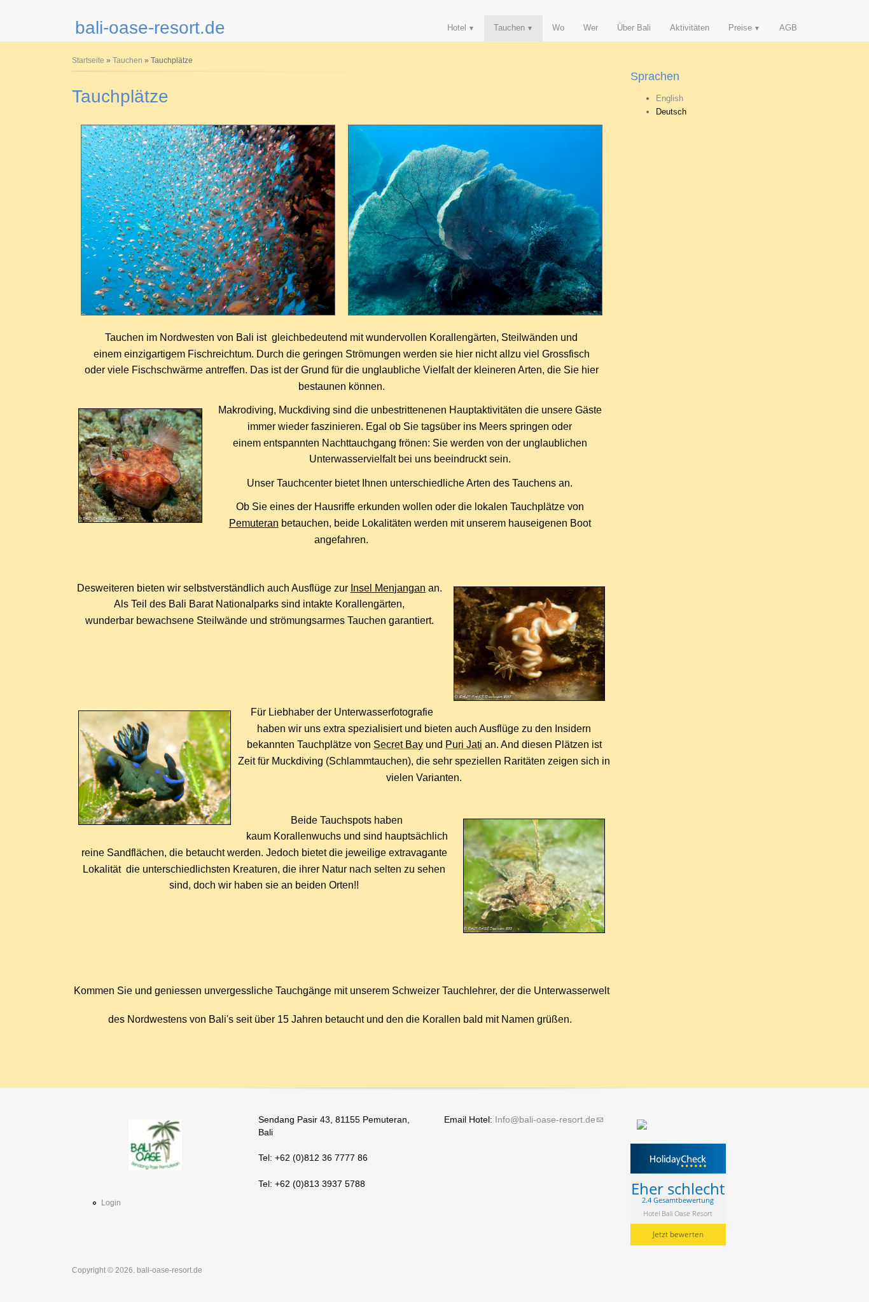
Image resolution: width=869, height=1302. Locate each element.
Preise (740, 27)
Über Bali (634, 27)
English (669, 98)
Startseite (88, 60)
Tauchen (509, 27)
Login (111, 1202)
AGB (788, 27)
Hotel (456, 27)
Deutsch (671, 111)
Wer (590, 27)
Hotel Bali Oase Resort (678, 1212)
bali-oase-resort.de (150, 28)
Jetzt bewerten (678, 1234)
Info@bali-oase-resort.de (549, 1119)
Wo (558, 27)
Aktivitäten (689, 27)
